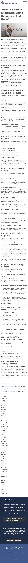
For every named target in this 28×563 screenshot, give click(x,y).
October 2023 (4, 447)
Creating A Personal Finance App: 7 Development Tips (12, 391)
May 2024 (3, 434)
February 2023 (4, 462)
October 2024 (4, 424)
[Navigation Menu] (25, 2)
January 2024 (4, 441)
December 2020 (4, 469)
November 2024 (4, 422)
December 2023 (4, 443)
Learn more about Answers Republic (14, 520)
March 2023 (3, 460)
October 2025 (4, 402)
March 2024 (3, 437)
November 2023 (4, 445)
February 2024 (4, 439)
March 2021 (3, 465)
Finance (3, 484)
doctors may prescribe (5, 307)
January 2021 (4, 467)
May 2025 (3, 411)
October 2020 (4, 471)
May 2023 (3, 456)
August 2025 (4, 405)
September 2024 (4, 426)
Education (3, 482)
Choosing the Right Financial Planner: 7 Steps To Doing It (13, 386)
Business (3, 480)
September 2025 (4, 404)
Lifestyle (3, 487)
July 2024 (3, 430)
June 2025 (3, 409)
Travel (2, 491)
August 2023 (4, 450)
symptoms (24, 141)
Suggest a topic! (14, 540)
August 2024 (4, 428)
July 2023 (3, 452)
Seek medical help (5, 342)
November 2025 (4, 400)
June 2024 (3, 432)
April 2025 (3, 413)
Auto (2, 478)
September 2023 (4, 449)
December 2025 (4, 398)
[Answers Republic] (9, 2)
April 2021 (3, 464)
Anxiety (2, 39)
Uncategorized (4, 493)
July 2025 (3, 407)
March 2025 (3, 415)
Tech (2, 489)
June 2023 (3, 454)
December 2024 (4, 420)
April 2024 (3, 435)
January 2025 (4, 419)
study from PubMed (6, 48)
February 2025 (4, 417)
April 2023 (3, 458)
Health (2, 485)
